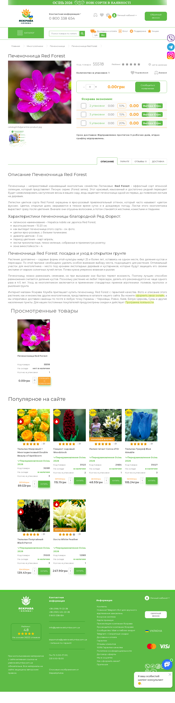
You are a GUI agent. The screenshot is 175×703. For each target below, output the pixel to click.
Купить (44, 484)
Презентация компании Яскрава (114, 623)
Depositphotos (56, 673)
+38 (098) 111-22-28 (58, 608)
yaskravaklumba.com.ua (20, 662)
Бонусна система (106, 616)
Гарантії (124, 161)
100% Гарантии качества (110, 647)
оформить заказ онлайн (150, 295)
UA (96, 35)
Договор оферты (106, 654)
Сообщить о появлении (44, 381)
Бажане (163, 72)
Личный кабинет (159, 598)
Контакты (102, 606)
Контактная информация (62, 14)
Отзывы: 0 (140, 161)
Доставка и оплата (107, 637)
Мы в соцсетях (104, 657)
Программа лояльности (139, 302)
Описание (107, 161)
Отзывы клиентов (106, 644)
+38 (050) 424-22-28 (59, 612)
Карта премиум (105, 620)
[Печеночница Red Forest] (39, 92)
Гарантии (102, 640)
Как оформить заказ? (108, 661)
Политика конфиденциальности (114, 651)
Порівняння (141, 72)
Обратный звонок (155, 16)
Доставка (158, 161)
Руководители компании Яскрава (115, 627)
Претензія (102, 664)
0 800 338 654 (62, 18)
